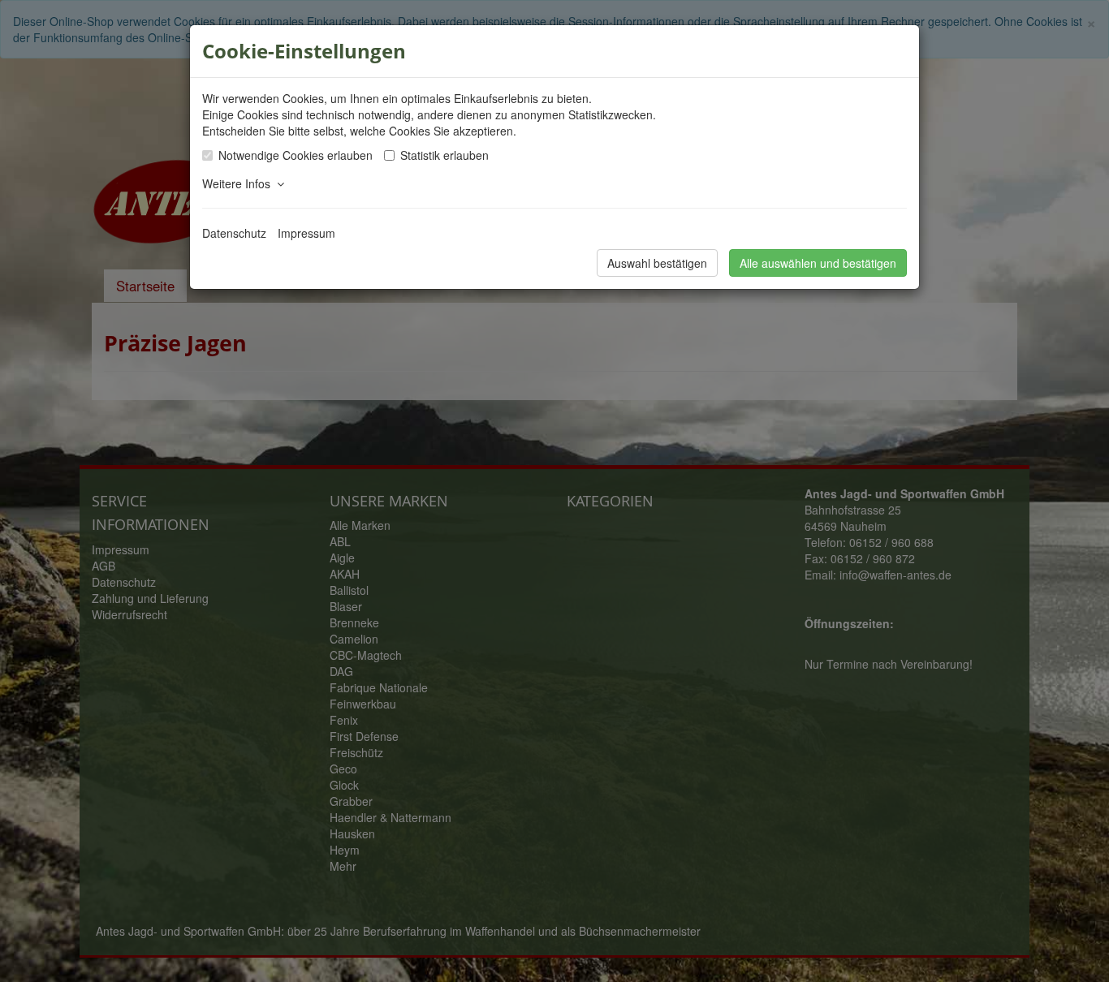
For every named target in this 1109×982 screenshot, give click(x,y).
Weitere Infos (239, 183)
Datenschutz (234, 233)
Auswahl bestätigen (657, 263)
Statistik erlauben (444, 155)
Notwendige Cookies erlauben (295, 155)
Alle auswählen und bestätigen (818, 263)
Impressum (306, 233)
